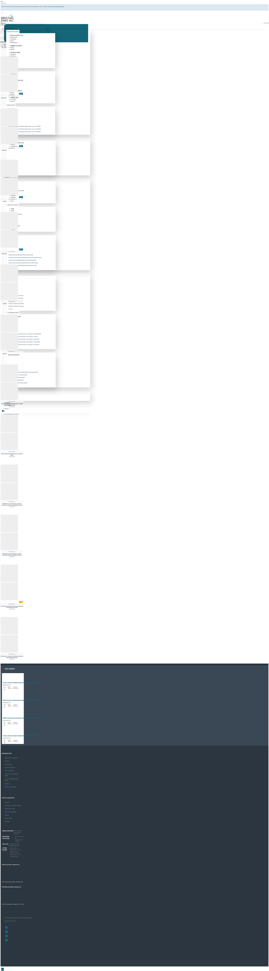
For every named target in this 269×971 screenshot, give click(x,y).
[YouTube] (6, 940)
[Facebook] (6, 927)
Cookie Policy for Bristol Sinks (56, 6)
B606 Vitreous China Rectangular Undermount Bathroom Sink (23, 700)
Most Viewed (10, 669)
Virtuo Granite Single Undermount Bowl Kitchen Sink (20, 735)
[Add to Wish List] (1, 660)
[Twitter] (6, 931)
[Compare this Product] (5, 660)
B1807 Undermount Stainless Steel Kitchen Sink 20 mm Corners (24, 718)
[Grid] (1, 46)
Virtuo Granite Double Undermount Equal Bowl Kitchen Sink (23, 682)
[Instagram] (6, 936)
